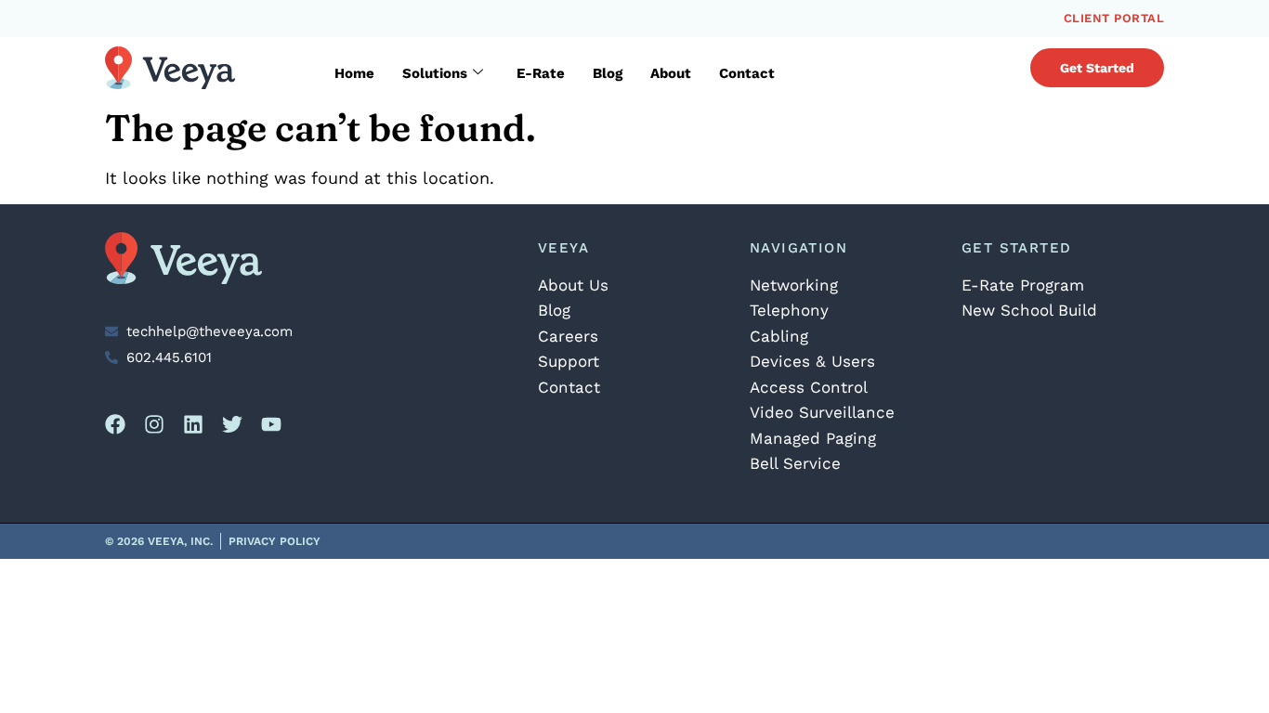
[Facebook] (115, 424)
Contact (747, 73)
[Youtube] (271, 424)
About (670, 73)
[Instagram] (154, 424)
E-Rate (541, 73)
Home (354, 73)
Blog (607, 73)
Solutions (434, 73)
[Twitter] (232, 424)
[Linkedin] (193, 424)
